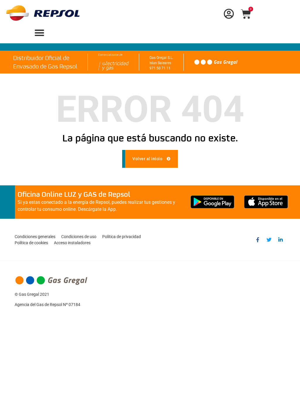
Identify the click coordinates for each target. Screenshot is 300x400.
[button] (39, 32)
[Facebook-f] (257, 240)
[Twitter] (269, 240)
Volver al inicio (147, 158)
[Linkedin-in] (280, 240)
